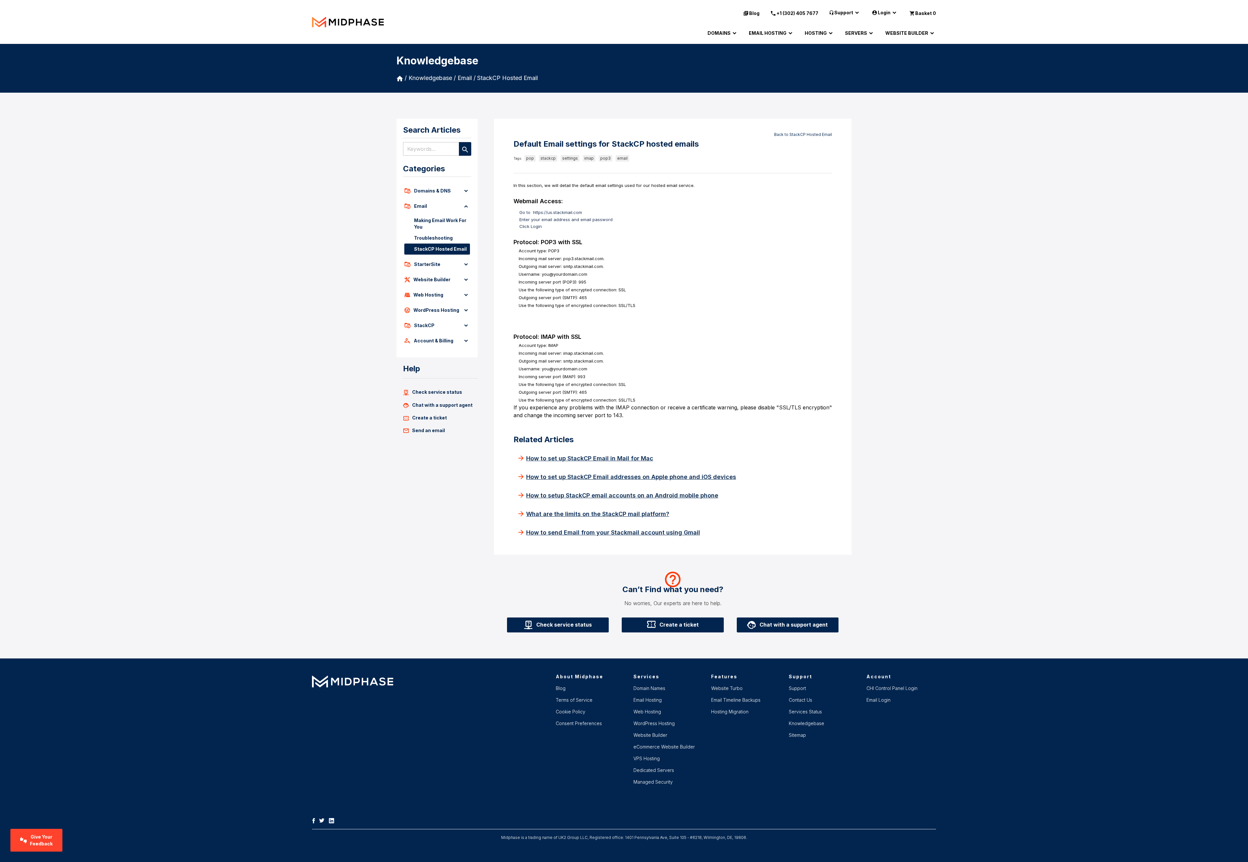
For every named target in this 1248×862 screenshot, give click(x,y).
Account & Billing (433, 340)
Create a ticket (429, 417)
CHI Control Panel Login (891, 688)
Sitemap (797, 735)
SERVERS (856, 33)
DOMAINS (719, 33)
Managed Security (653, 782)
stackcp (548, 158)
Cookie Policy (570, 711)
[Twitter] (323, 820)
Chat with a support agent (442, 405)
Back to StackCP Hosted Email (803, 134)
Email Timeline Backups (735, 700)
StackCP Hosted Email (507, 77)
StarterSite (427, 264)
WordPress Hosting (436, 310)
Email (420, 206)
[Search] (465, 149)
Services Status (805, 711)
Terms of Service (574, 700)
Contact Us (800, 700)
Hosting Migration (729, 711)
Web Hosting (428, 295)
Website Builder (431, 279)
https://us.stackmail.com (557, 212)
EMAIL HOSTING (767, 33)
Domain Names (649, 688)
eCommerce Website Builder (664, 746)
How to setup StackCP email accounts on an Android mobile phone (622, 495)
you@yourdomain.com (564, 274)
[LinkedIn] (333, 820)
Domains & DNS (432, 190)
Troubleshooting (433, 238)
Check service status (437, 392)
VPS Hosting (646, 758)
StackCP (424, 325)
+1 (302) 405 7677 (797, 13)
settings (570, 158)
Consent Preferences (579, 723)
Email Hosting (647, 700)
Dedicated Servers (653, 770)
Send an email (428, 430)
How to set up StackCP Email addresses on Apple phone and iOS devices (631, 476)
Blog (754, 13)
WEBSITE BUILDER (906, 33)
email (622, 158)
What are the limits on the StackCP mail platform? (597, 514)
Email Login (878, 700)
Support (843, 12)
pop (530, 158)
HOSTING (816, 33)
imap (589, 158)
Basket (925, 13)
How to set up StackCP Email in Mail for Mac (589, 458)
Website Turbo (727, 688)
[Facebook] (315, 820)
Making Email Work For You (440, 224)
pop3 (605, 158)
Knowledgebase (430, 77)
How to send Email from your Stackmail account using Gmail (613, 532)
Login (884, 12)
